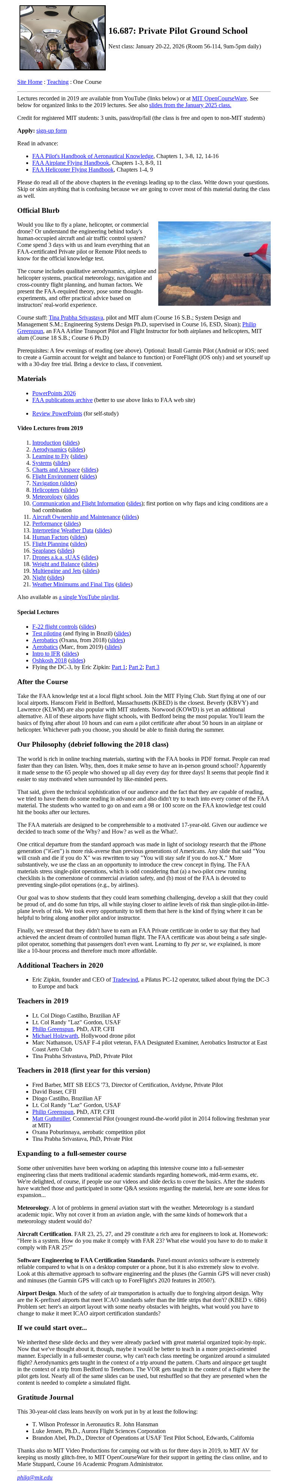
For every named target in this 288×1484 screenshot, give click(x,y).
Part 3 (152, 667)
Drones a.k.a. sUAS (56, 557)
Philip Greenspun (53, 1029)
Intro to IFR (46, 653)
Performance (47, 523)
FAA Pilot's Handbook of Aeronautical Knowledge (92, 156)
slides (71, 442)
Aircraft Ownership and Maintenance (76, 517)
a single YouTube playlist (88, 597)
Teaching (58, 82)
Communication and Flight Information (78, 503)
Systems (42, 463)
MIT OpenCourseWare (219, 98)
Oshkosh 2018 (49, 660)
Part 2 (135, 667)
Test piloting (47, 633)
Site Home (29, 82)
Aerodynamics (49, 449)
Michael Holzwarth (55, 1036)
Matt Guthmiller (51, 1118)
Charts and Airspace (56, 469)
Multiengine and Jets (56, 571)
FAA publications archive (62, 400)
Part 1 (119, 667)
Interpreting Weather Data (62, 530)
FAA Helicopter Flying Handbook (73, 169)
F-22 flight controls (55, 626)
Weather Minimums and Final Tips (73, 584)
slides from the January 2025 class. (190, 105)
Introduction (46, 442)
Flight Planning (50, 544)
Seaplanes (44, 550)
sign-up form (51, 130)
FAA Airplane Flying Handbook (70, 163)
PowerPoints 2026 (54, 393)
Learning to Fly (50, 456)
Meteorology (47, 496)
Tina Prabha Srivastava (76, 317)
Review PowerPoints (57, 413)
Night (39, 577)
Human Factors (50, 537)
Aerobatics (45, 640)
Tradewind (125, 979)
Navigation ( (47, 483)
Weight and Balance (56, 564)
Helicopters (45, 490)
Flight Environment (55, 476)
